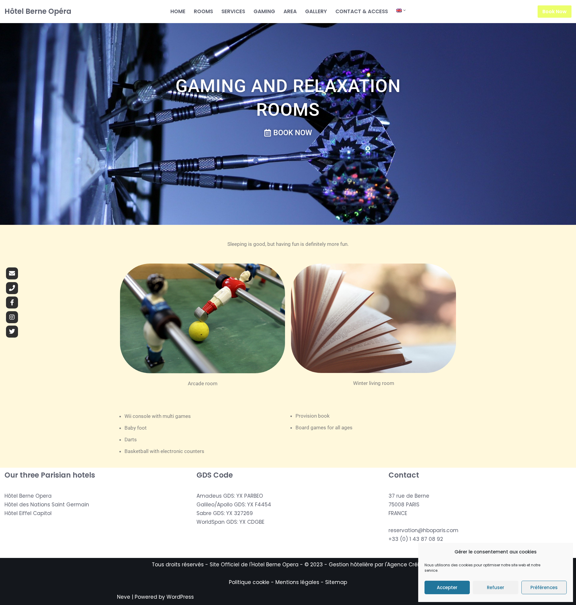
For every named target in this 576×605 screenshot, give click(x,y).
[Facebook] (12, 302)
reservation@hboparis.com (423, 530)
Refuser (495, 587)
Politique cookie (249, 582)
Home (177, 11)
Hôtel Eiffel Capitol (28, 513)
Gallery (316, 11)
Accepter (447, 587)
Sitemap (336, 582)
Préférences (544, 587)
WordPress (180, 597)
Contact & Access (361, 11)
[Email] (12, 273)
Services (233, 11)
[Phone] (12, 288)
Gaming (264, 11)
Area (290, 11)
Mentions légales (297, 582)
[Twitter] (12, 332)
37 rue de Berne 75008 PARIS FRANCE (408, 504)
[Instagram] (12, 317)
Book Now (554, 11)
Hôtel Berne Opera (28, 495)
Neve (123, 597)
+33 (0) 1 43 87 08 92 (415, 539)
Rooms (203, 11)
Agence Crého (405, 564)
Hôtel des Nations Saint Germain (46, 504)
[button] (404, 10)
